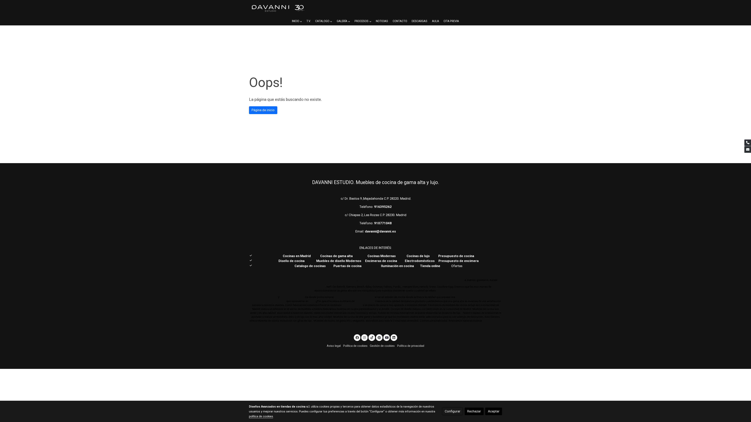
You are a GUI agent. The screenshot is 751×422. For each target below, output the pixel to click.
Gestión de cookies (382, 346)
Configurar (452, 411)
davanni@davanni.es (380, 231)
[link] (278, 8)
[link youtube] (386, 337)
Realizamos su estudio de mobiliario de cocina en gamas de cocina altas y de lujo (305, 280)
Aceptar (493, 411)
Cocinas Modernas (381, 256)
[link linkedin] (394, 337)
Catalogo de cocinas (310, 266)
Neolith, (437, 280)
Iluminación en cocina (397, 266)
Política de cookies (355, 346)
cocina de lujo (464, 297)
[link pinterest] (379, 337)
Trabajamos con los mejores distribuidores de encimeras (394, 280)
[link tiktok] (372, 337)
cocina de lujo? (364, 301)
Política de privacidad (410, 346)
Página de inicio (263, 110)
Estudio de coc (296, 297)
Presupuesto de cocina (456, 256)
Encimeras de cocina (381, 261)
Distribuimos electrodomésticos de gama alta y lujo (292, 286)
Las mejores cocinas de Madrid (354, 297)
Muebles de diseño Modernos (338, 261)
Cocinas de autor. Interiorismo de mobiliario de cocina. (404, 273)
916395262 (383, 207)
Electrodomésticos (420, 261)
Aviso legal (334, 346)
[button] (297, 21)
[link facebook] (357, 337)
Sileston (459, 280)
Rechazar (474, 411)
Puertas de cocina (347, 266)
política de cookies (261, 416)
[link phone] (747, 142)
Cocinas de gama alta (337, 256)
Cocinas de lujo (418, 256)
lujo (282, 297)
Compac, (448, 280)
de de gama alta (352, 305)
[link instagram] (364, 337)
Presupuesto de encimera (458, 261)
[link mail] (747, 149)
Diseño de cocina (293, 261)
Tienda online (429, 266)
